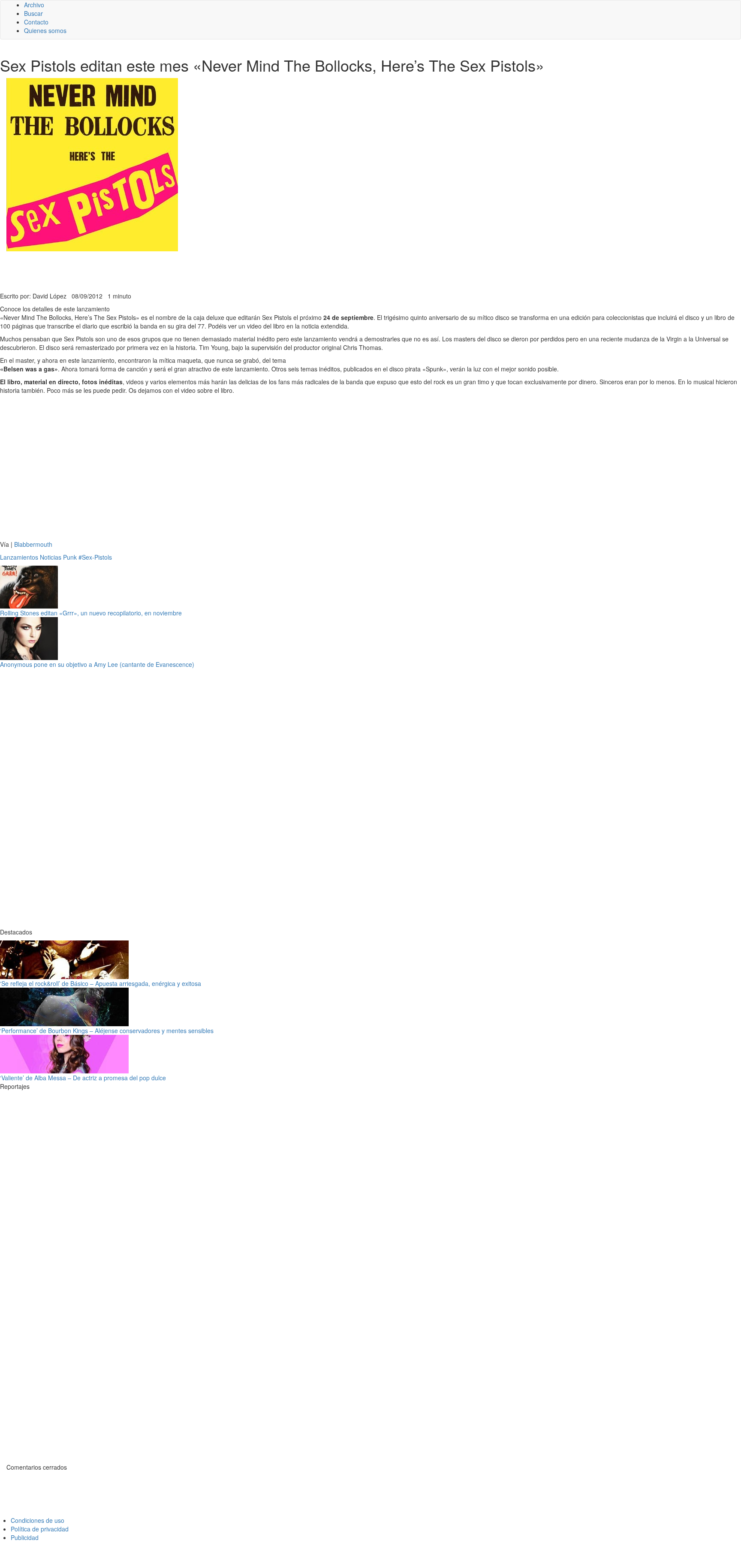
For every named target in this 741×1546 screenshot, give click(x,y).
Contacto (36, 22)
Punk (70, 557)
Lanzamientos (19, 557)
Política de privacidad (40, 1529)
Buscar (33, 13)
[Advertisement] (210, 270)
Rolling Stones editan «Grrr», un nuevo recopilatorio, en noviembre (91, 613)
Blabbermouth (33, 544)
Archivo (34, 4)
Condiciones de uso (37, 1520)
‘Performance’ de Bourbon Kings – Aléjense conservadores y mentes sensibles (107, 1030)
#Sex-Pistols (95, 557)
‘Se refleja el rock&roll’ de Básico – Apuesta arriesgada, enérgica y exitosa (100, 983)
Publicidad (25, 1537)
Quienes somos (45, 30)
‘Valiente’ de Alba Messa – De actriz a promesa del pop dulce (83, 1077)
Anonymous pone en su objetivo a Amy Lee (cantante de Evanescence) (97, 664)
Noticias (50, 557)
